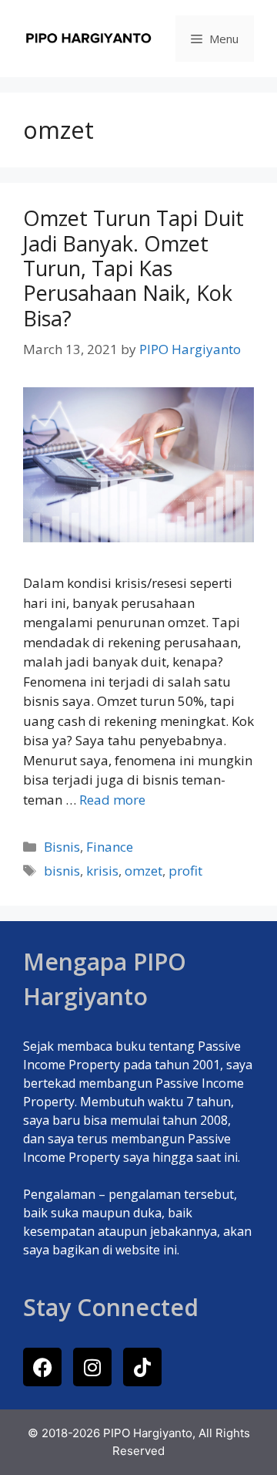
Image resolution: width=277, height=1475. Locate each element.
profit (185, 870)
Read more (112, 799)
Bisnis (62, 847)
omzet (143, 870)
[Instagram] (92, 1367)
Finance (109, 847)
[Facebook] (42, 1367)
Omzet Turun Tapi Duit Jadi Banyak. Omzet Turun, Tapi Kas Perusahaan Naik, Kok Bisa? (133, 268)
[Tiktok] (142, 1367)
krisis (102, 870)
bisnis (62, 870)
